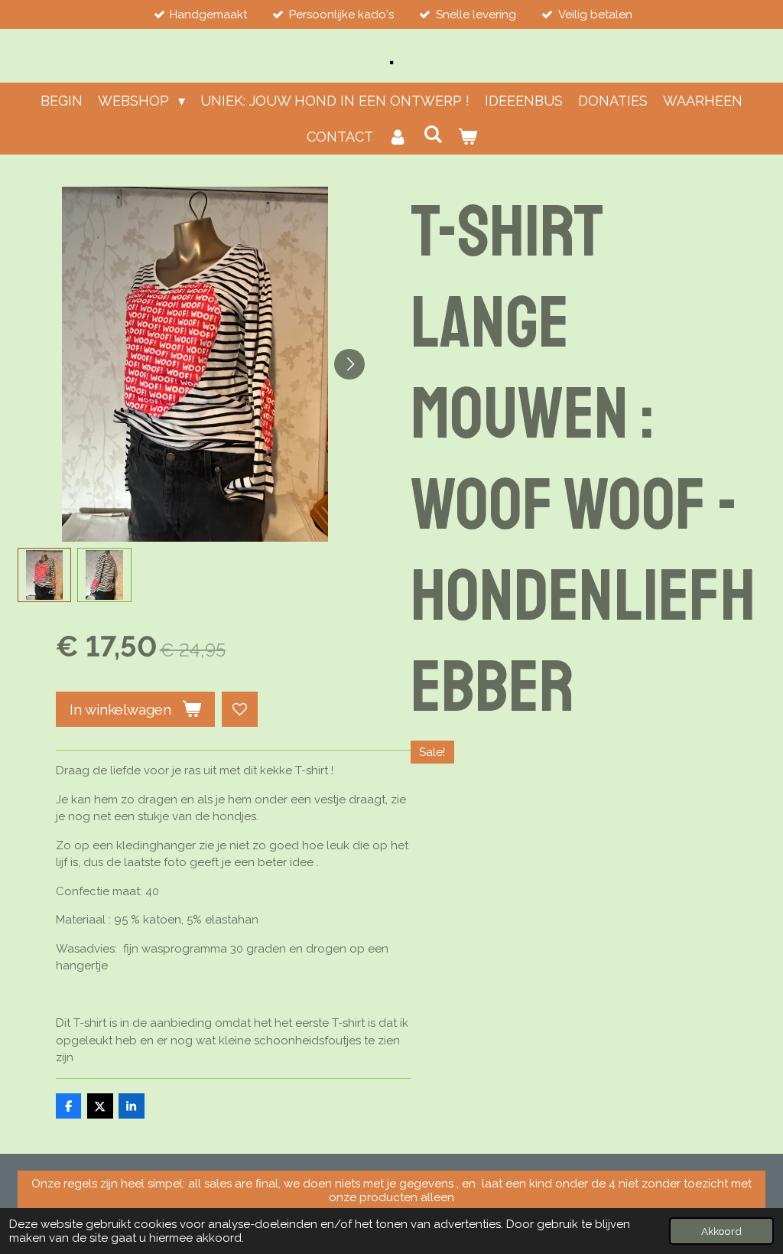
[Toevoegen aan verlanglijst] (240, 710)
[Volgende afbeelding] (349, 364)
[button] (45, 575)
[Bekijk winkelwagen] (467, 137)
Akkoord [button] (721, 1231)
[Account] (398, 137)
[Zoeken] (432, 134)
